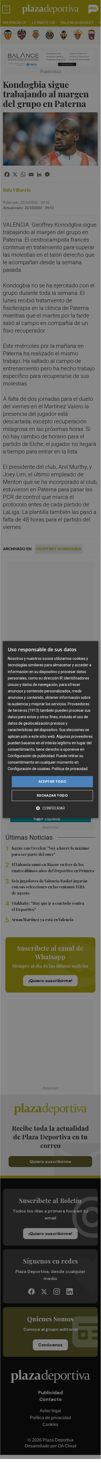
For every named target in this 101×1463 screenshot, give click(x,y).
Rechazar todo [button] (52, 795)
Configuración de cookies (29, 769)
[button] (50, 808)
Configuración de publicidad (31, 756)
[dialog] (50, 729)
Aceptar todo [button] (52, 781)
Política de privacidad (70, 769)
